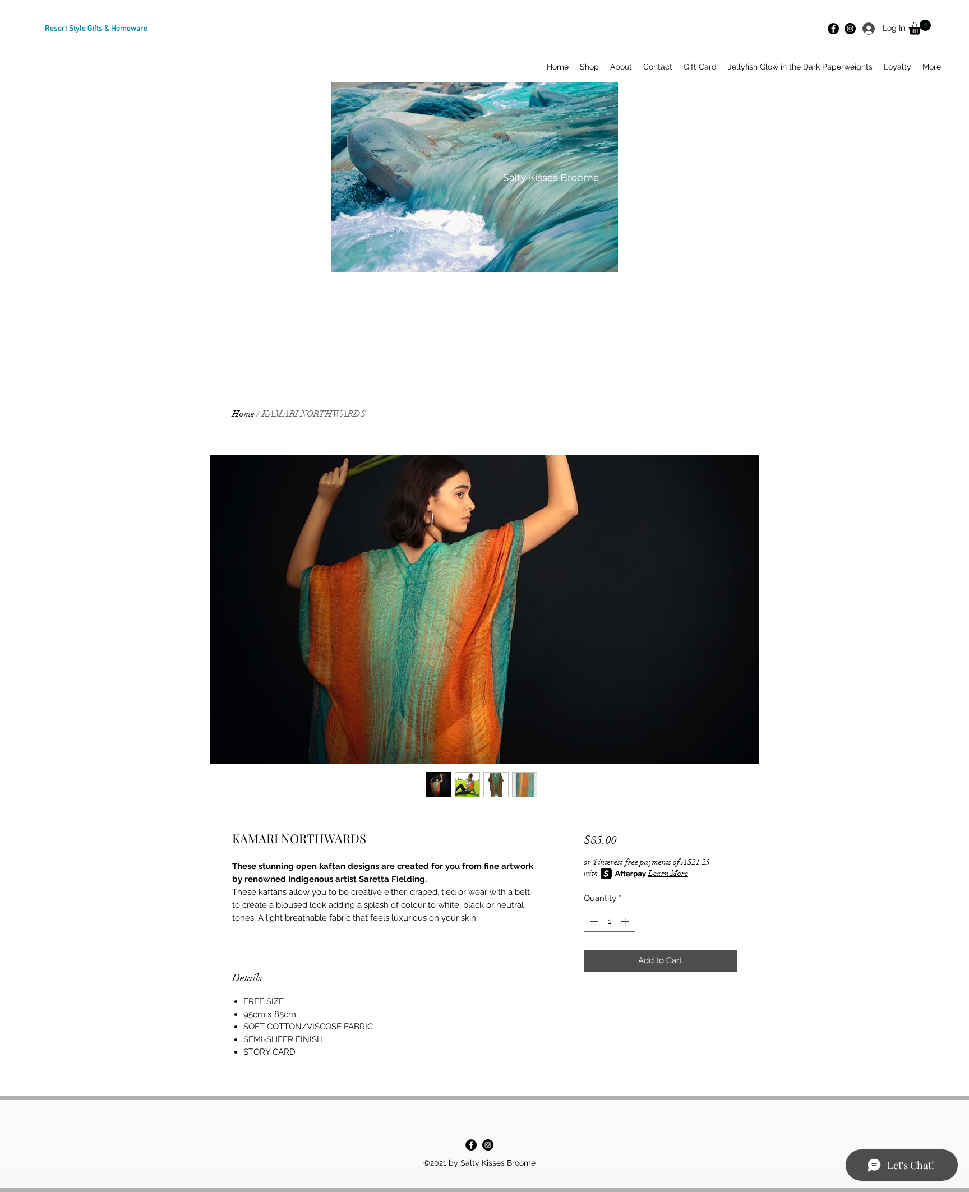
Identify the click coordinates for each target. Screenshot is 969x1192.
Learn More (668, 873)
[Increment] (626, 921)
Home (243, 413)
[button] (919, 27)
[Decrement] (593, 921)
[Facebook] (471, 1145)
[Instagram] (487, 1145)
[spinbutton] (609, 921)
